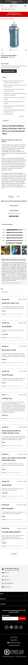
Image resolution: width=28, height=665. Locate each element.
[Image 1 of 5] (10, 50)
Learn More (21, 116)
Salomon (3, 53)
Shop (1, 594)
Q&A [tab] (18, 196)
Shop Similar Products (9, 71)
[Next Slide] (27, 2)
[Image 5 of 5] (18, 50)
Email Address (6, 615)
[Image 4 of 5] (16, 50)
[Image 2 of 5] (12, 50)
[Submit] (2, 9)
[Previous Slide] (1, 2)
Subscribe (22, 618)
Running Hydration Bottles (7, 19)
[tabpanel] (14, 379)
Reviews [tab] (11, 196)
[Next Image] (26, 50)
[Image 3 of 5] (14, 50)
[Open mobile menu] (2, 6)
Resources (3, 599)
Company (2, 604)
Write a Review (14, 205)
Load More (14, 554)
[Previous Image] (2, 50)
